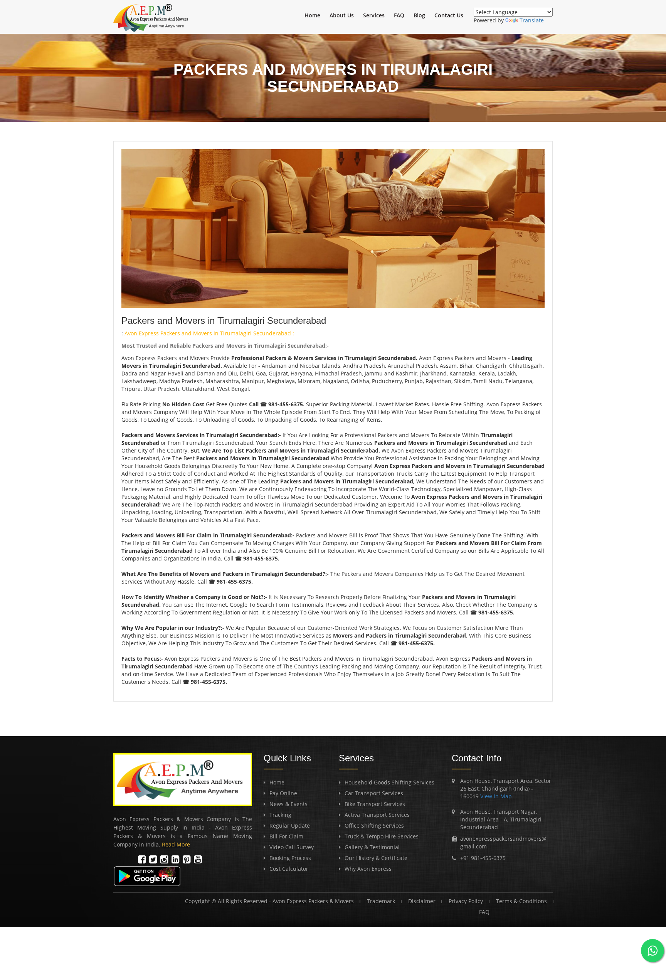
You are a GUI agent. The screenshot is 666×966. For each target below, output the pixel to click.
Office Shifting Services (374, 825)
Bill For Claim (286, 836)
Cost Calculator (288, 868)
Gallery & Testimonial (372, 847)
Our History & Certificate (376, 858)
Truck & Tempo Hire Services (382, 836)
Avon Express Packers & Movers (313, 901)
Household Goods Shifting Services (389, 782)
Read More (176, 844)
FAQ (399, 15)
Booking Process (290, 858)
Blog (419, 15)
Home (312, 15)
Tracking (280, 814)
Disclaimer (422, 901)
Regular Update (289, 825)
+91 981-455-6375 (483, 858)
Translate (532, 20)
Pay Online (283, 793)
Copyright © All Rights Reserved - (228, 901)
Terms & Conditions (521, 901)
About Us (342, 15)
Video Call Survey (291, 847)
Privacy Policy (466, 901)
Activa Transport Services (377, 814)
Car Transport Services (374, 793)
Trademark (381, 901)
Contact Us (448, 15)
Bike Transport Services (375, 804)
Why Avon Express (368, 868)
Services (374, 15)
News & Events (288, 804)
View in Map (495, 796)
